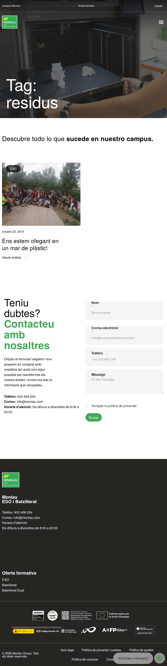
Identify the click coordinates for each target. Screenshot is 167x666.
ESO (13, 168)
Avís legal (67, 650)
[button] (161, 22)
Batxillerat (9, 585)
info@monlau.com (30, 401)
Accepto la (114, 406)
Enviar (94, 417)
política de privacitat (122, 405)
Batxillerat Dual (13, 590)
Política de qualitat (141, 650)
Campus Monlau (11, 5)
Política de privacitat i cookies (101, 650)
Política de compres (85, 659)
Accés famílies (86, 5)
